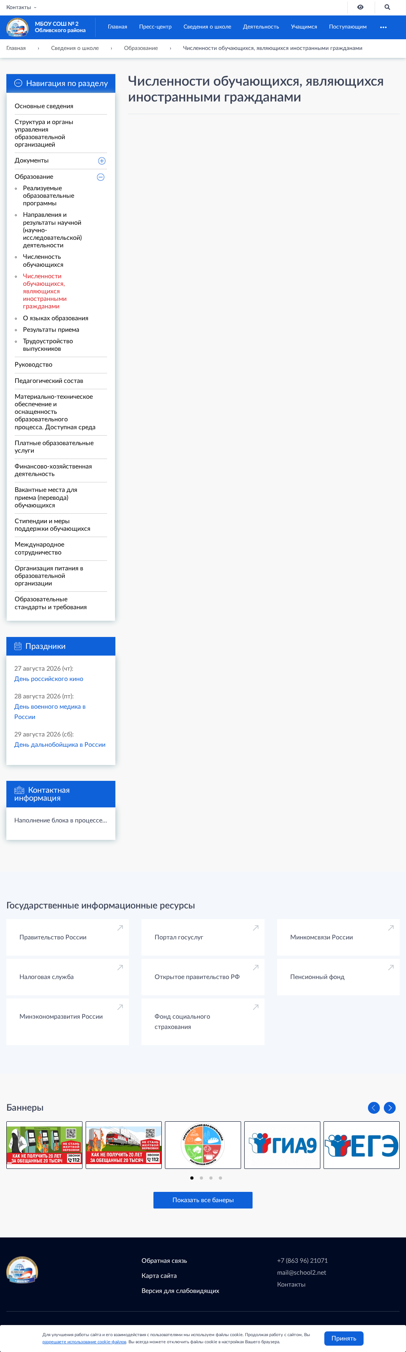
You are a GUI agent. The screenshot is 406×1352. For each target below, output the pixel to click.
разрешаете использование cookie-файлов (84, 1342)
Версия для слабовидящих (180, 1291)
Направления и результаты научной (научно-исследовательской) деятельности (52, 230)
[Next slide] (390, 1108)
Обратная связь (164, 1261)
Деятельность (261, 27)
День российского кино (48, 679)
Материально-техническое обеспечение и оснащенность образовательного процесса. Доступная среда (55, 412)
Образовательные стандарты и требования (51, 603)
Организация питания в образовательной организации (49, 576)
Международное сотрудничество (39, 548)
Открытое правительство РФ (197, 977)
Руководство (33, 364)
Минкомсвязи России (321, 937)
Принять (343, 1338)
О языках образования (55, 318)
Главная (117, 27)
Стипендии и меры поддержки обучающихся (52, 525)
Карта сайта (159, 1276)
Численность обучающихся (43, 261)
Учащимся (304, 27)
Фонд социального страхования (182, 1022)
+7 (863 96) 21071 (302, 1261)
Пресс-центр (155, 27)
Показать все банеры (203, 1200)
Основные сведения (44, 106)
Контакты (18, 7)
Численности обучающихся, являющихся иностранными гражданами (45, 291)
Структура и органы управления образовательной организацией (44, 133)
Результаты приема (51, 330)
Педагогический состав (49, 381)
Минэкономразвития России (61, 1017)
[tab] (192, 1178)
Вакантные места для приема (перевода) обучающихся (46, 497)
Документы (32, 160)
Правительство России (52, 937)
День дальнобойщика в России (59, 745)
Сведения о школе (207, 27)
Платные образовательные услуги (54, 447)
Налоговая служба (46, 977)
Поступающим (348, 27)
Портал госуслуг (179, 937)
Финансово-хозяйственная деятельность (53, 470)
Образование (34, 177)
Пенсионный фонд (317, 977)
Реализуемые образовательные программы (48, 196)
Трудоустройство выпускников (48, 345)
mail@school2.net (301, 1273)
